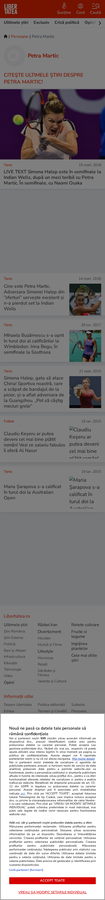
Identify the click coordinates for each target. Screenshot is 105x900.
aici (23, 793)
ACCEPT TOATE (52, 880)
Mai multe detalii (83, 759)
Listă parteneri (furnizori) (26, 870)
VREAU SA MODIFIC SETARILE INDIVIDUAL (52, 892)
